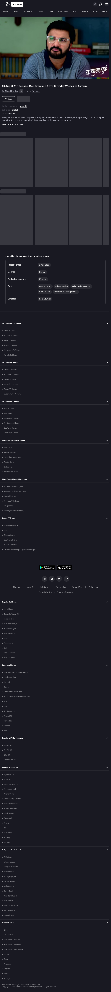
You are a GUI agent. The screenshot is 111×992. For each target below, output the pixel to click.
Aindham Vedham (10, 803)
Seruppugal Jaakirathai (12, 799)
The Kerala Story (10, 711)
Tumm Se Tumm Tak (11, 614)
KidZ (75, 12)
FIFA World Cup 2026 (12, 940)
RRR (5, 730)
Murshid (7, 779)
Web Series (63, 12)
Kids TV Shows (9, 658)
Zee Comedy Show (11, 540)
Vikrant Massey (10, 862)
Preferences (92, 587)
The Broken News (10, 808)
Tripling (7, 837)
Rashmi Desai (9, 915)
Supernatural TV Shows (13, 394)
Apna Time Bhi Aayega (12, 457)
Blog (5, 930)
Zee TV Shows (9, 408)
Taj (5, 828)
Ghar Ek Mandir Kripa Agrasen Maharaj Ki (19, 549)
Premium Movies (9, 665)
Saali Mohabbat (10, 677)
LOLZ (104, 12)
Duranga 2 (8, 818)
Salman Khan (9, 871)
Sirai (5, 706)
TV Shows (27, 12)
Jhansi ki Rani (9, 619)
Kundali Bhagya (10, 628)
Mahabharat (8, 609)
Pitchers (7, 842)
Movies (40, 12)
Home (5, 12)
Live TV (85, 12)
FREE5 (50, 12)
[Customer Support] (100, 4)
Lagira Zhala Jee (10, 496)
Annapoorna (8, 643)
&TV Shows (8, 413)
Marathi (23, 105)
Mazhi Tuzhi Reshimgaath (13, 486)
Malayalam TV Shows (12, 350)
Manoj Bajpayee (10, 876)
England (7, 969)
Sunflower (8, 833)
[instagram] (51, 579)
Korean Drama (9, 653)
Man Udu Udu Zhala (11, 501)
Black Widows (9, 813)
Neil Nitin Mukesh (10, 896)
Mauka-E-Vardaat (10, 545)
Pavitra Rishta (9, 462)
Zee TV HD (8, 750)
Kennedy (7, 682)
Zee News (8, 745)
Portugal (7, 978)
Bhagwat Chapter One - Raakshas (16, 672)
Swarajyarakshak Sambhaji (14, 511)
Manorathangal (10, 789)
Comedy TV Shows (11, 384)
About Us (29, 587)
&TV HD (7, 755)
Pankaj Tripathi (9, 881)
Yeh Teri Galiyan (10, 452)
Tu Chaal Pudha (10, 90)
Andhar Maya (9, 794)
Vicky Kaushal (9, 886)
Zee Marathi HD (10, 760)
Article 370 (8, 716)
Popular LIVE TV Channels (12, 738)
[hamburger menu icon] (107, 4)
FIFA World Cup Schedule (13, 949)
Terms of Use (76, 587)
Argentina (8, 964)
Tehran (6, 687)
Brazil (6, 973)
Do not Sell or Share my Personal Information (54, 592)
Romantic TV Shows (11, 374)
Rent (95, 12)
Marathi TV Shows (11, 335)
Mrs (5, 701)
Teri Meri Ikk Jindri (11, 472)
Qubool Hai (8, 467)
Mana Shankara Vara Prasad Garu (17, 696)
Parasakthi (8, 721)
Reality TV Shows (10, 389)
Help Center (43, 587)
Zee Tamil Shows (10, 428)
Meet (6, 530)
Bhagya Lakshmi (10, 535)
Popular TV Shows (9, 602)
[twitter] (58, 579)
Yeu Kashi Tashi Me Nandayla (15, 491)
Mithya (6, 823)
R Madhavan (8, 857)
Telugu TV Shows (10, 345)
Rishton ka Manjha (11, 525)
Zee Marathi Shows (11, 418)
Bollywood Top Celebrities (12, 850)
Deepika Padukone (11, 867)
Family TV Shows (10, 379)
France (6, 954)
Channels (15, 587)
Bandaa (7, 726)
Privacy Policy (60, 587)
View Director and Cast (12, 123)
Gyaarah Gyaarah (10, 784)
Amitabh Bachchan (11, 905)
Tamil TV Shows (10, 340)
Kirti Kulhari (8, 901)
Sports (15, 12)
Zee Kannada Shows (11, 423)
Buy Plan (18, 4)
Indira (6, 648)
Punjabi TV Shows (10, 355)
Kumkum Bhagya (10, 624)
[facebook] (43, 579)
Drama (12, 112)
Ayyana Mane (9, 774)
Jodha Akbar (8, 447)
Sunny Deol (8, 891)
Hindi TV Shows (10, 331)
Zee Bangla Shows (11, 433)
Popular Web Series (10, 767)
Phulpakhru (8, 506)
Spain (6, 959)
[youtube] (65, 579)
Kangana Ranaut (10, 910)
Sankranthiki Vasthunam (13, 692)
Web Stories (8, 935)
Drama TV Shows (10, 369)
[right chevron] (3, 161)
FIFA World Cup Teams (12, 944)
